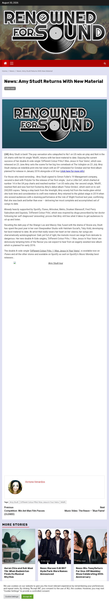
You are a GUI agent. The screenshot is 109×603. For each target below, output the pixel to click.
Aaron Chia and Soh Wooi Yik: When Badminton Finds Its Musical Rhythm (18, 572)
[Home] (5, 63)
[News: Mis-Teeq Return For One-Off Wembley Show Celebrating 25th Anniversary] (90, 546)
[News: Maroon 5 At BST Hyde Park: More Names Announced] (54, 546)
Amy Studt (14, 502)
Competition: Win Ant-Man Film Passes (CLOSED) (24, 511)
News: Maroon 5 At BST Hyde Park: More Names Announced (53, 571)
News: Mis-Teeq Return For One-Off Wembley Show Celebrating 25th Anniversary (89, 572)
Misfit (63, 502)
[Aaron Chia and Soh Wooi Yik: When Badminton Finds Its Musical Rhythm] (18, 546)
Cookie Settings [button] (11, 597)
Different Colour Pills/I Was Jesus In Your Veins (39, 502)
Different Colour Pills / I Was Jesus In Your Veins (54, 250)
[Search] (105, 63)
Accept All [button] (27, 597)
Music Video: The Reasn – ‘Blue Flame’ (85, 509)
